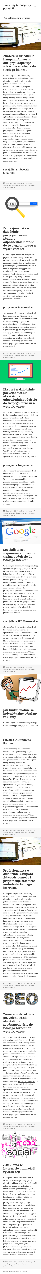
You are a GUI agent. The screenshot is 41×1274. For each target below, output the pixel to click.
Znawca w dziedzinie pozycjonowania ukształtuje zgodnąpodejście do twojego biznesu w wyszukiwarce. (18, 1022)
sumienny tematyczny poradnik (17, 6)
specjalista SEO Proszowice (20, 621)
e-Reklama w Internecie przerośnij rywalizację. (19, 1168)
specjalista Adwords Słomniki (16, 171)
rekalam (17, 185)
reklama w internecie (27, 185)
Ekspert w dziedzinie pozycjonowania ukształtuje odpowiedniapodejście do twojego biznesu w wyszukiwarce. (20, 398)
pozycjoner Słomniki (26, 1081)
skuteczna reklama (9, 187)
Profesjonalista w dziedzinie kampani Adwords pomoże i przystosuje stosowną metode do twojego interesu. (19, 879)
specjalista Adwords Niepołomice (22, 976)
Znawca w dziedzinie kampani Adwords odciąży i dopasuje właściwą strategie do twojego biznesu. (19, 63)
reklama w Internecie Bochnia (17, 741)
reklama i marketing (25, 183)
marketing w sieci (8, 185)
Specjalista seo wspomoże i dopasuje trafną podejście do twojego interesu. (19, 555)
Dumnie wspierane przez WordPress (15, 1271)
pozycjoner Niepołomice (18, 465)
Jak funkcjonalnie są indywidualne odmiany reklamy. (20, 713)
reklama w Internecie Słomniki (24, 1183)
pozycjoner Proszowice (18, 307)
